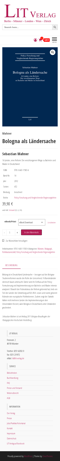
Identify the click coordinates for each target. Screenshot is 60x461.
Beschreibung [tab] (11, 265)
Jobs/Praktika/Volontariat (16, 423)
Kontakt (9, 428)
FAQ (8, 382)
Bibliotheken (12, 372)
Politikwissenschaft (9, 252)
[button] (52, 52)
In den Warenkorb (31, 232)
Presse (9, 418)
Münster (41, 248)
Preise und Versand (14, 387)
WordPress (28, 456)
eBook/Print (10, 221)
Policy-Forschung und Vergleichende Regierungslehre (35, 197)
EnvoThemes (48, 456)
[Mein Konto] (35, 40)
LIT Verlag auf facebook (15, 443)
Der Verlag (11, 413)
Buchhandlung (12, 377)
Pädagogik (48, 248)
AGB (8, 398)
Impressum (11, 433)
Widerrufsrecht (12, 392)
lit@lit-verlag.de (18, 358)
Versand (12, 210)
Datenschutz (11, 438)
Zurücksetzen (52, 222)
